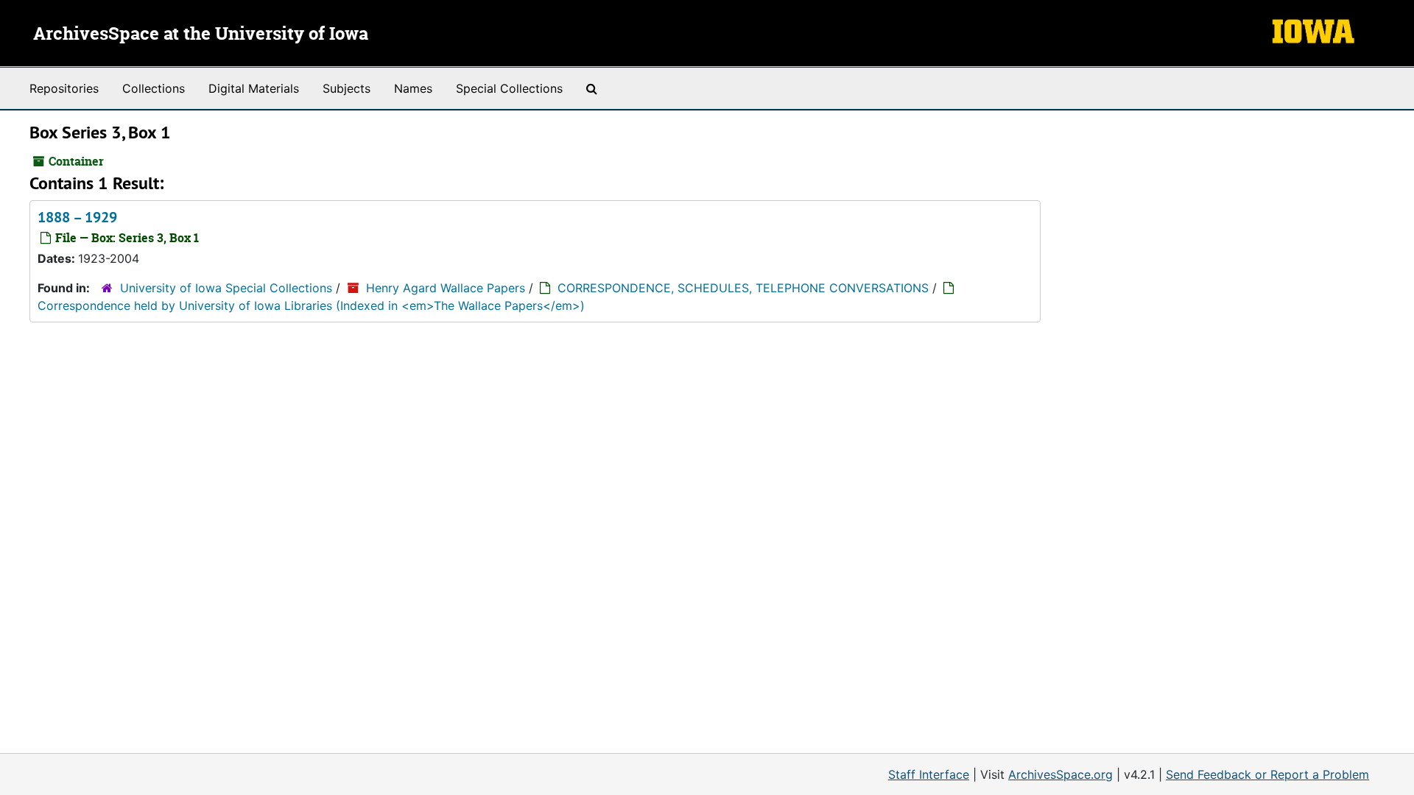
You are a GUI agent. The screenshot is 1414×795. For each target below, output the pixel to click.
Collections (153, 88)
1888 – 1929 (77, 217)
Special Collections (509, 88)
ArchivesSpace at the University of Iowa (200, 35)
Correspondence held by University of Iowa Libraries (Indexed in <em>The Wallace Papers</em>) (311, 305)
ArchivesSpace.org (1060, 774)
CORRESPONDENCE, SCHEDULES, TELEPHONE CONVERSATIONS (743, 287)
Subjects (346, 88)
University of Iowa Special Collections (226, 287)
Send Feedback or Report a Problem (1267, 774)
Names (413, 88)
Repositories (64, 88)
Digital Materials (253, 88)
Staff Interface (928, 774)
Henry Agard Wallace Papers (445, 287)
